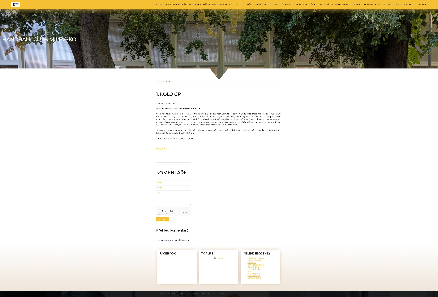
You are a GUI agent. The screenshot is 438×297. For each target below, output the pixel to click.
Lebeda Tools (254, 269)
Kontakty (370, 4)
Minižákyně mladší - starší (234, 4)
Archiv (422, 4)
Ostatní (324, 4)
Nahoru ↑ (222, 294)
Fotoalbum (385, 4)
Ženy (314, 4)
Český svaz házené (256, 258)
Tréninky (356, 4)
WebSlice (182, 294)
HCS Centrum (254, 276)
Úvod (176, 4)
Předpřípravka (191, 4)
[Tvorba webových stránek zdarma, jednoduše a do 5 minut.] (176, 294)
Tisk (190, 294)
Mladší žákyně (262, 4)
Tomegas (252, 263)
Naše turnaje (339, 4)
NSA (249, 271)
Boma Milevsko (254, 278)
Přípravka (209, 4)
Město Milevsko (254, 260)
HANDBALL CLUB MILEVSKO (39, 39)
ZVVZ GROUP (254, 267)
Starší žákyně (282, 4)
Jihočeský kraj (254, 273)
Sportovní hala (405, 4)
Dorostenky (300, 4)
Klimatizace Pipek (256, 265)
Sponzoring (163, 4)
